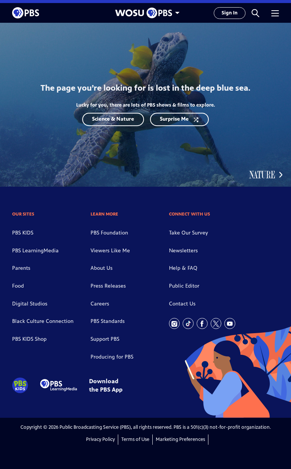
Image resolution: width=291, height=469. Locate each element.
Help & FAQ (183, 268)
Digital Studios (29, 304)
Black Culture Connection (43, 321)
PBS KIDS (22, 233)
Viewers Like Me (110, 250)
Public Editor (184, 286)
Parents (21, 268)
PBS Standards (108, 321)
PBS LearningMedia (35, 250)
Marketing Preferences (180, 439)
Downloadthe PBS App (105, 385)
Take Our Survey (188, 233)
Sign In (230, 13)
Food (18, 286)
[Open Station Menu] (145, 13)
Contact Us (182, 304)
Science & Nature (113, 119)
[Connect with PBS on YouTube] (229, 323)
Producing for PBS (112, 357)
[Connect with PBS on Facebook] (202, 323)
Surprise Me (174, 119)
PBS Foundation (109, 233)
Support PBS (105, 339)
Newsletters (183, 250)
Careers (100, 304)
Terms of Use (135, 439)
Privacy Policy (100, 439)
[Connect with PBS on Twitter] (216, 323)
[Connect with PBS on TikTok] (188, 323)
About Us (102, 268)
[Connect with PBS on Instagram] (174, 323)
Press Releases (108, 286)
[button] (255, 13)
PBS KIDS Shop (29, 339)
